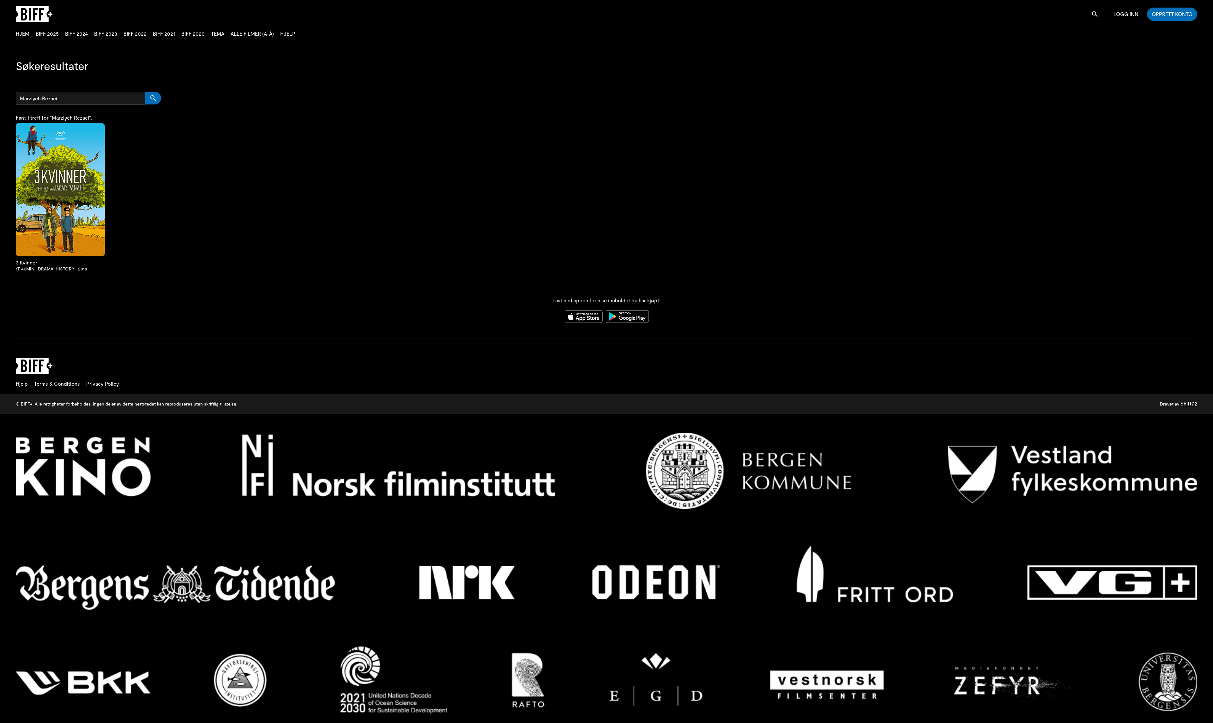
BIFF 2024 (76, 34)
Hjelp (22, 384)
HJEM (22, 34)
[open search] (1095, 14)
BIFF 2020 (193, 34)
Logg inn (1125, 14)
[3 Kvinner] (60, 189)
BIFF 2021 (164, 34)
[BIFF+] (34, 366)
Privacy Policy (102, 384)
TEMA (217, 34)
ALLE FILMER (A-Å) (252, 34)
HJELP (287, 34)
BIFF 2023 (105, 34)
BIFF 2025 (47, 34)
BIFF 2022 (135, 34)
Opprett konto (1172, 14)
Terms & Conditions (57, 384)
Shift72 (1188, 403)
